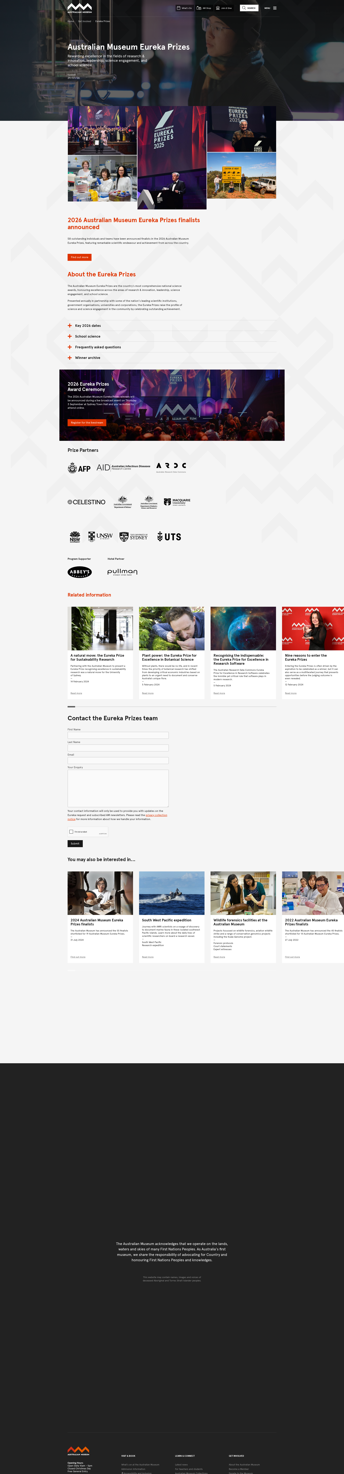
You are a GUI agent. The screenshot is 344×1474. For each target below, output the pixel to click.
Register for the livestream (87, 422)
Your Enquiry (75, 767)
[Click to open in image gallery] (102, 130)
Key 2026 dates (88, 325)
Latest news (181, 1464)
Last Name (74, 742)
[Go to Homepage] (91, 1450)
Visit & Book (128, 1455)
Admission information (133, 1469)
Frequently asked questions (98, 346)
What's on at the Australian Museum (140, 1464)
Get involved (84, 21)
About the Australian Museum (244, 1464)
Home (71, 21)
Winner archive (87, 357)
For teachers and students (189, 1469)
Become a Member (239, 1469)
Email (71, 754)
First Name (74, 729)
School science (87, 336)
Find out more (79, 257)
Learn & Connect (185, 1455)
